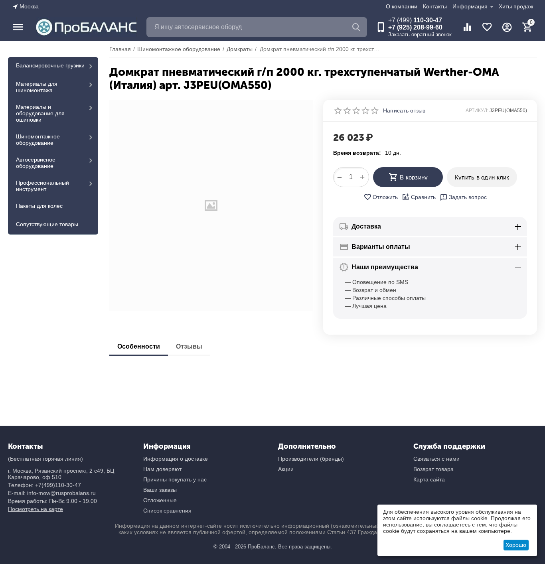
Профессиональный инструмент (42, 185)
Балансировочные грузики (50, 65)
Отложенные (160, 500)
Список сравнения (167, 510)
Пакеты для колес (39, 206)
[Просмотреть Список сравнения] (467, 27)
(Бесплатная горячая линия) (45, 459)
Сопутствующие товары (47, 224)
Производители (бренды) (311, 459)
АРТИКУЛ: (477, 110)
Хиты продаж (516, 6)
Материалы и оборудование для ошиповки (40, 113)
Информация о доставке (175, 459)
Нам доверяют (162, 469)
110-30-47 (415, 20)
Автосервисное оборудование (35, 162)
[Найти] (357, 27)
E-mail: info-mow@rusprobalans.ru (52, 493)
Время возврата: (357, 153)
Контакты (435, 6)
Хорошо (516, 545)
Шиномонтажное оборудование (38, 139)
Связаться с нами (436, 459)
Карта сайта (429, 479)
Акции (286, 469)
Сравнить (423, 197)
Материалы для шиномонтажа (36, 87)
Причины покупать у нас (175, 479)
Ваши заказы (160, 490)
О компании (401, 6)
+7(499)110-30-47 (58, 485)
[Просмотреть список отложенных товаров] (487, 27)
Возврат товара (433, 469)
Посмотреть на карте (35, 509)
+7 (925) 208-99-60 (415, 27)
